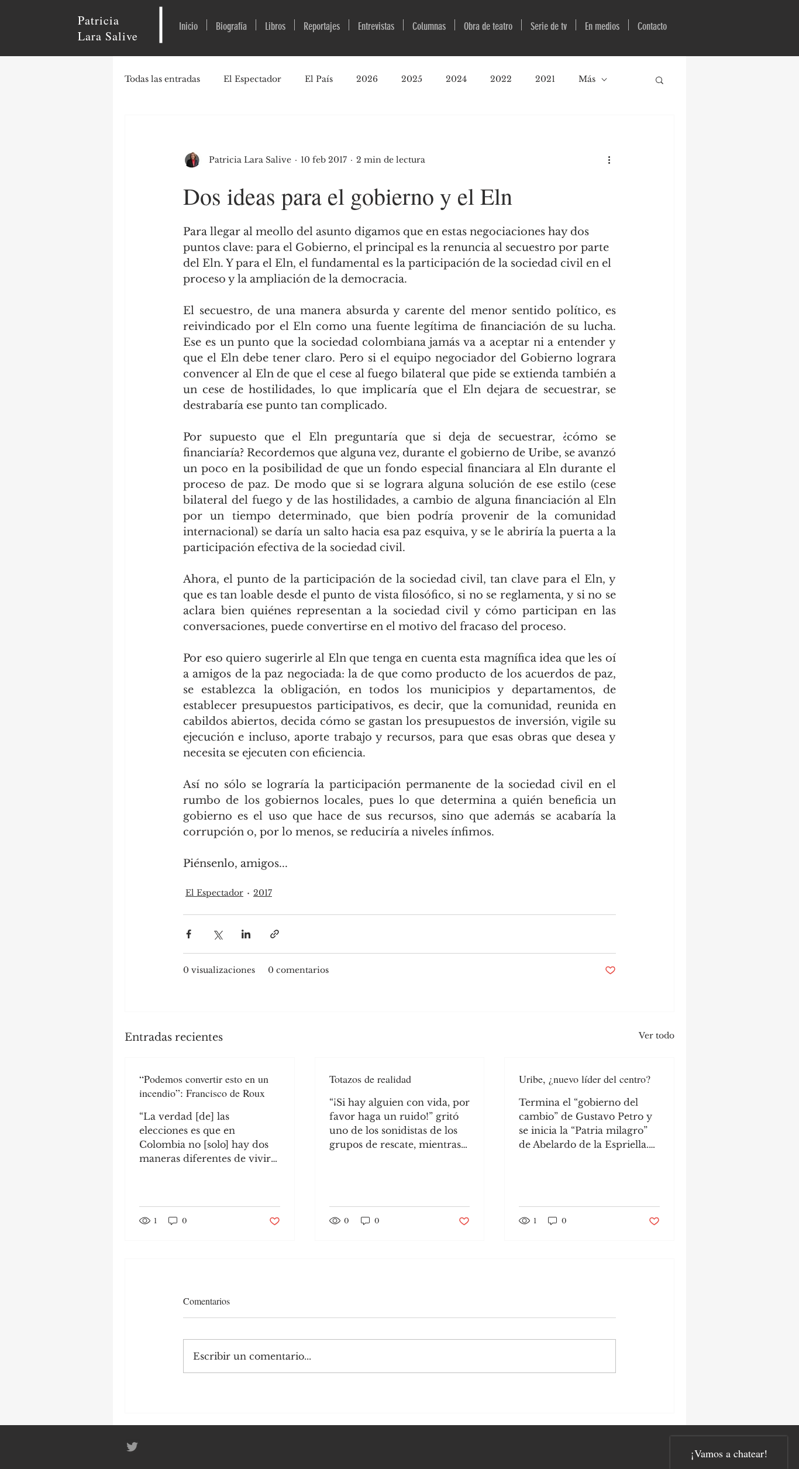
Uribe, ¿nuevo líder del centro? (584, 1079)
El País (319, 79)
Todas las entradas (162, 79)
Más (586, 79)
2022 (501, 79)
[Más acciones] (609, 160)
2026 (367, 79)
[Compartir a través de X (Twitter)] (217, 934)
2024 (456, 79)
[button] (659, 79)
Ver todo (656, 1035)
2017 (262, 892)
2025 (411, 79)
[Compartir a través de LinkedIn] (246, 934)
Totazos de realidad (370, 1079)
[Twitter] (132, 1446)
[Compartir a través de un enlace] (274, 934)
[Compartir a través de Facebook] (188, 934)
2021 (545, 79)
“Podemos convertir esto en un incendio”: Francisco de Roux (203, 1086)
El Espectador (252, 79)
